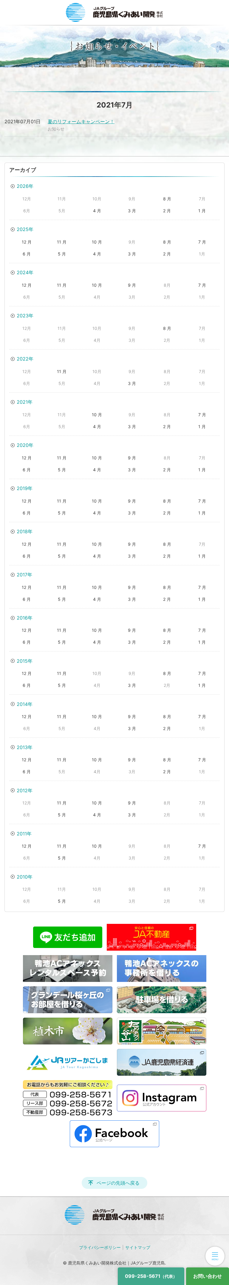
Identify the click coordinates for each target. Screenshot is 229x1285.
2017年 (24, 575)
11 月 (61, 241)
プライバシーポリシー (100, 1247)
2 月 (167, 210)
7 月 (202, 241)
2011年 (24, 834)
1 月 (202, 210)
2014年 (25, 704)
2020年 (25, 445)
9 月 (132, 285)
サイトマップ (137, 1247)
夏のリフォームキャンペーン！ (81, 121)
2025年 (25, 229)
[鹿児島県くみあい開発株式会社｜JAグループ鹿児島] (114, 12)
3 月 (132, 210)
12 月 (27, 241)
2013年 (25, 747)
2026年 (25, 186)
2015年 (25, 661)
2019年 (25, 488)
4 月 (97, 210)
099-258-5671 (151, 1276)
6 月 (27, 253)
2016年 (25, 618)
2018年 (25, 531)
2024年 (25, 272)
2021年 (25, 402)
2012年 (25, 790)
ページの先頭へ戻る (118, 1183)
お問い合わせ (207, 1276)
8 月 (167, 198)
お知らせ (56, 128)
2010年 (25, 877)
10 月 (97, 241)
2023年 (25, 316)
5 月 (62, 253)
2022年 (25, 359)
